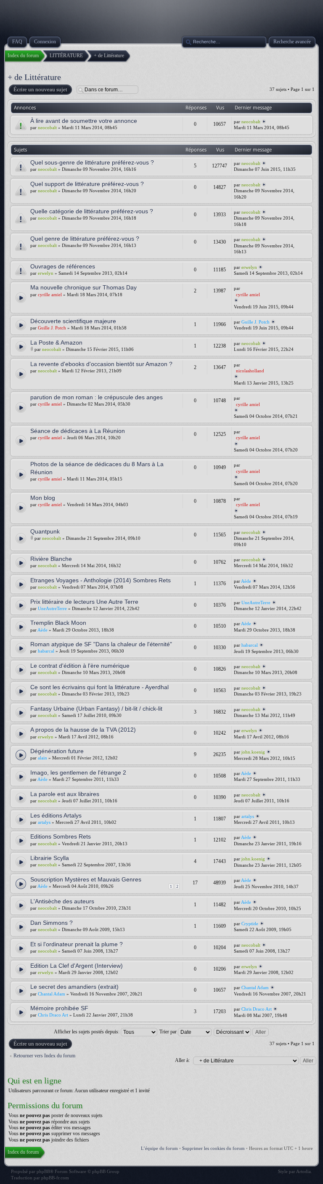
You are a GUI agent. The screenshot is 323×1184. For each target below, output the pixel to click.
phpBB (43, 1171)
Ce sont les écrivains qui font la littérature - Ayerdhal (99, 687)
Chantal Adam (51, 993)
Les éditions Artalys (56, 815)
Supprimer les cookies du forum (213, 1148)
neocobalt (47, 127)
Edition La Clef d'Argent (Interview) (76, 965)
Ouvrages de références (62, 266)
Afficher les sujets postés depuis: (87, 1032)
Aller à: (182, 1060)
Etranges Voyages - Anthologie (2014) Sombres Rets (100, 580)
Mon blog (42, 497)
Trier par (168, 1032)
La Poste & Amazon (56, 342)
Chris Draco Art (53, 1014)
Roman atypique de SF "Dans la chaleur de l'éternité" (101, 644)
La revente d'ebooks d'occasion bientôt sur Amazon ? (101, 364)
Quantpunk (45, 531)
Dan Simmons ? (51, 922)
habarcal (46, 650)
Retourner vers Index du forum (44, 1056)
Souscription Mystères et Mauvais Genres (85, 879)
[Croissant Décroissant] (242, 1032)
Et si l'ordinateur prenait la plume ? (76, 944)
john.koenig (253, 751)
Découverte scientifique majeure (73, 321)
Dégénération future (57, 751)
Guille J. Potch (255, 321)
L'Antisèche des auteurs (62, 901)
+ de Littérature (34, 77)
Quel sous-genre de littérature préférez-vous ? (92, 162)
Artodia (303, 1171)
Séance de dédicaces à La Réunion (77, 430)
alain (42, 757)
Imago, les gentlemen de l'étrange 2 (78, 772)
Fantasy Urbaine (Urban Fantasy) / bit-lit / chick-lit (96, 708)
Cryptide (249, 923)
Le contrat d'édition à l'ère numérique (80, 665)
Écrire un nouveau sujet (40, 89)
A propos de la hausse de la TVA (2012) (83, 729)
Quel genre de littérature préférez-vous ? (84, 238)
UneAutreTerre (52, 608)
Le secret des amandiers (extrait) (74, 986)
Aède (246, 581)
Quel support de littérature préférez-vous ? (87, 184)
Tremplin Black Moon (58, 622)
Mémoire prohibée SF (59, 1008)
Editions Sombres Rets (60, 836)
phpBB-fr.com (55, 1177)
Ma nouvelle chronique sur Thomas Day (83, 287)
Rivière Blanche (51, 558)
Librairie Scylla (49, 858)
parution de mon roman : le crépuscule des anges (96, 397)
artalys (44, 822)
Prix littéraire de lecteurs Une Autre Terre (84, 601)
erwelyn (45, 273)
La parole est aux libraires (64, 794)
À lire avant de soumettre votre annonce (83, 120)
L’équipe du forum (159, 1148)
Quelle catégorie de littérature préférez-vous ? (91, 211)
